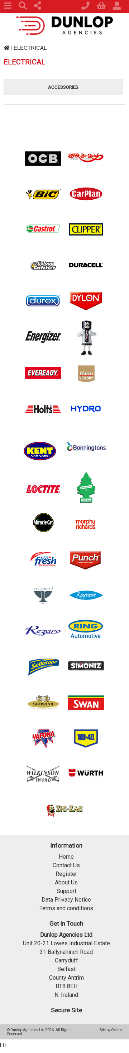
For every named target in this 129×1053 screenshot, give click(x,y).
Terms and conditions (66, 908)
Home (66, 856)
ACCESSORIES (63, 87)
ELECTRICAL (30, 48)
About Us (66, 882)
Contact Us (66, 865)
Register (66, 873)
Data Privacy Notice (66, 899)
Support (66, 891)
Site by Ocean (111, 1030)
